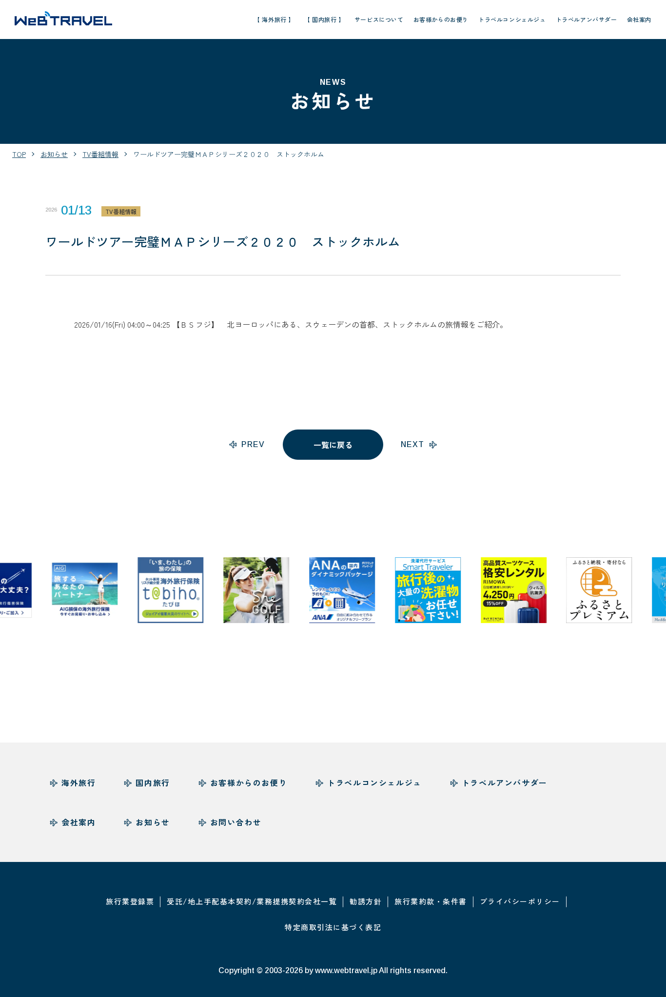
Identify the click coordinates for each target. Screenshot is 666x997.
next (413, 444)
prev (253, 444)
